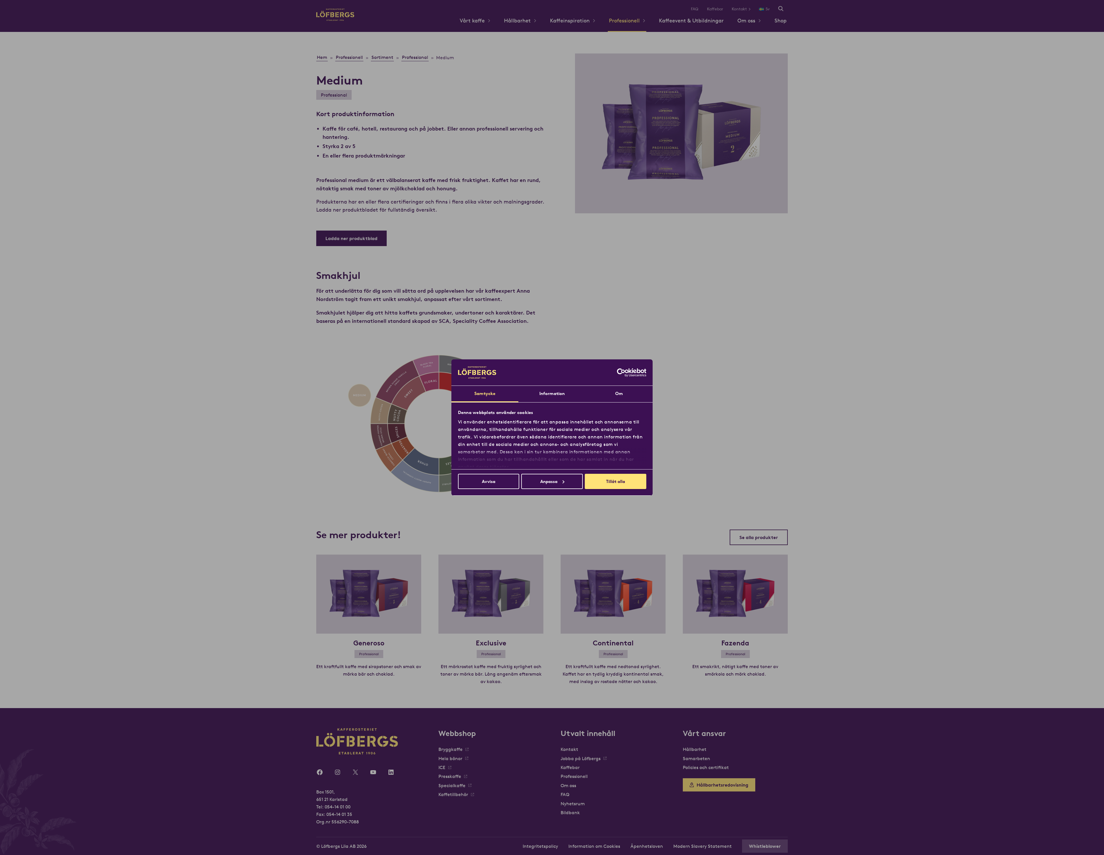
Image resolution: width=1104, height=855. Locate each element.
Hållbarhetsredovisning (722, 785)
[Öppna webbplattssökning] (781, 9)
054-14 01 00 (337, 807)
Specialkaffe (451, 785)
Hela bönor (450, 758)
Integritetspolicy (540, 846)
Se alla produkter (758, 537)
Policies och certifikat (706, 767)
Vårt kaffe (472, 20)
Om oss (746, 20)
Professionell (624, 20)
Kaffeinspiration (570, 20)
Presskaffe (449, 776)
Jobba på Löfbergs (581, 758)
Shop (781, 20)
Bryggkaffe (450, 749)
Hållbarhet (517, 20)
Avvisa (488, 481)
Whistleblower (765, 846)
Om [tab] (619, 393)
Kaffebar (715, 8)
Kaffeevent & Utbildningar (691, 20)
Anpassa (548, 481)
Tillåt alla (615, 481)
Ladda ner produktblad (351, 238)
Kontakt (739, 8)
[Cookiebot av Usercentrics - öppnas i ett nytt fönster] (621, 372)
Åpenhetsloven (646, 846)
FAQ (694, 8)
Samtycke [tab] (484, 393)
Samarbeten (696, 758)
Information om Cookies (594, 846)
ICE (441, 767)
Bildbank (570, 812)
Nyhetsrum (573, 803)
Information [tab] (552, 393)
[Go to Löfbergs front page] (335, 19)
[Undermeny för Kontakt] (751, 9)
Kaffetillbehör (453, 794)
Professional (334, 95)
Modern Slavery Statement (702, 846)
